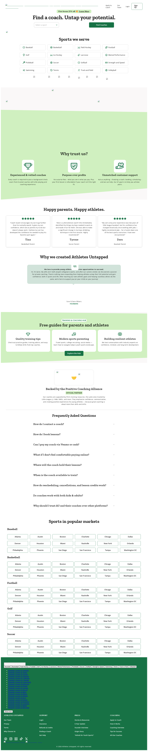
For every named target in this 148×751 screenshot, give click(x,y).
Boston (63, 537)
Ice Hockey (57, 55)
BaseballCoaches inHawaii (18, 690)
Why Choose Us (9, 731)
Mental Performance (116, 55)
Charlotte (85, 537)
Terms (6, 728)
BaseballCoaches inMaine (17, 706)
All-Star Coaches (116, 735)
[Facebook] (5, 739)
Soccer (56, 62)
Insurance (43, 724)
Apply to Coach (109, 6)
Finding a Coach (45, 731)
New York (108, 543)
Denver (18, 543)
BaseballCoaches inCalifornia (18, 678)
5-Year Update (80, 724)
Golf (27, 55)
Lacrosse (84, 55)
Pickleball (29, 62)
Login (41, 720)
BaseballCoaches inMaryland (18, 708)
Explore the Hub (74, 353)
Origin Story (79, 731)
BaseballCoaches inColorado (18, 680)
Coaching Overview (117, 728)
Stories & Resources (82, 720)
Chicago (108, 537)
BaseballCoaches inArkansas (18, 676)
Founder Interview (81, 728)
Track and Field (87, 70)
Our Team (119, 6)
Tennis (56, 70)
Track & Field (124, 667)
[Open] (56, 24)
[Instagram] (11, 739)
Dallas (130, 537)
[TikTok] (21, 739)
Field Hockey (86, 47)
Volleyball (112, 70)
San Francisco (85, 550)
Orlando (130, 543)
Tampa (108, 550)
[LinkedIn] (16, 739)
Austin (40, 537)
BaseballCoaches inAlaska (17, 672)
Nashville (85, 543)
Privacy (6, 724)
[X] (26, 739)
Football (111, 47)
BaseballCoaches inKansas (18, 700)
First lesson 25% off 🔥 (73, 11)
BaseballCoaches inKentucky (18, 702)
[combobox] (45, 25)
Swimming (30, 70)
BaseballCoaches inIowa (17, 698)
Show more (8, 711)
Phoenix (40, 550)
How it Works (115, 724)
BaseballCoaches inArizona (18, 674)
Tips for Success (116, 731)
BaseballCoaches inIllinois (17, 694)
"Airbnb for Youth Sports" (84, 735)
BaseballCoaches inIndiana (18, 696)
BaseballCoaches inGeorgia (18, 688)
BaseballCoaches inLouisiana (18, 704)
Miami (62, 543)
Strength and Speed (116, 62)
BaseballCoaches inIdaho (17, 692)
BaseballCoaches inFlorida (17, 686)
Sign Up (136, 6)
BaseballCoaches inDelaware (18, 684)
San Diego (63, 550)
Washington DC (130, 550)
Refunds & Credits (46, 728)
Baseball (29, 47)
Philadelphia (18, 550)
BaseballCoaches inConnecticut (19, 682)
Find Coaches (101, 25)
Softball (84, 62)
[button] (74, 424)
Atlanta (18, 537)
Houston (40, 543)
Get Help (42, 735)
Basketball (57, 47)
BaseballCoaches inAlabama (18, 670)
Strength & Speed (98, 667)
